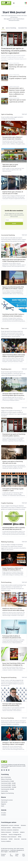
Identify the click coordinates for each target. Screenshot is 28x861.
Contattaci (3, 814)
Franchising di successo (7, 800)
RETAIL (19, 836)
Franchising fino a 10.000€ (7, 781)
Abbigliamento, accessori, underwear (10, 825)
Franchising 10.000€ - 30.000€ (8, 783)
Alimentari (23, 825)
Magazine (3, 804)
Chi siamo (3, 812)
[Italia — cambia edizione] (26, 3)
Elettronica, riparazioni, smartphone (10, 830)
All (3, 28)
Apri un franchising (6, 777)
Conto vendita (4, 791)
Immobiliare (4, 834)
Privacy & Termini (3, 855)
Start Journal (4, 802)
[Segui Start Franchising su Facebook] (4, 770)
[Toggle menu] (14, 3)
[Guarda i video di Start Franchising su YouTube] (8, 770)
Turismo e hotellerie (6, 841)
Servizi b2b (17, 839)
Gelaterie (22, 832)
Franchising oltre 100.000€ (7, 789)
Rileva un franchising (6, 779)
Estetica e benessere (6, 832)
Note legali (23, 855)
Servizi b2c (23, 839)
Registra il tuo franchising (7, 793)
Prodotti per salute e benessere (8, 836)
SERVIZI (10, 839)
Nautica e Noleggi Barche (15, 834)
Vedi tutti (24, 114)
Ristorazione (4, 839)
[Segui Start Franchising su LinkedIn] (6, 770)
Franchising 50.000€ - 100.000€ (8, 787)
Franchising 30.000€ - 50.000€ (8, 785)
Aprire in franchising (11, 28)
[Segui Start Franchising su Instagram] (2, 770)
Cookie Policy (16, 855)
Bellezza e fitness (16, 827)
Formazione (15, 832)
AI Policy (11, 855)
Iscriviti (14, 223)
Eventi (2, 806)
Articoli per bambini (6, 827)
